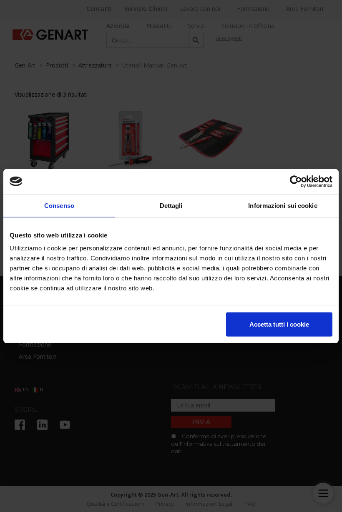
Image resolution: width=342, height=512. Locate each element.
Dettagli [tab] (171, 205)
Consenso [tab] (59, 205)
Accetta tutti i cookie (279, 324)
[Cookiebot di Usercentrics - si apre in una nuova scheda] (295, 181)
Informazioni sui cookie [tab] (282, 205)
